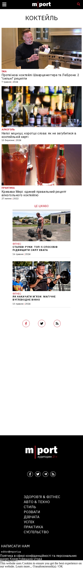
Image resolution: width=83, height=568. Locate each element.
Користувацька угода (26, 559)
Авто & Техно (37, 501)
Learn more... (24, 566)
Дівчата (31, 516)
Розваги (32, 511)
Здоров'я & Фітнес (42, 496)
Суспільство (36, 531)
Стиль (30, 506)
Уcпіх (29, 521)
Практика (33, 526)
